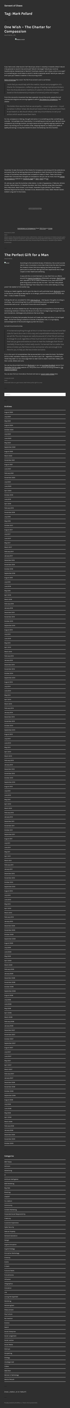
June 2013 (7, 743)
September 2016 (9, 573)
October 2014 (8, 673)
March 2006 (8, 1121)
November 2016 (9, 564)
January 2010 (8, 921)
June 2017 (7, 538)
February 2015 (9, 656)
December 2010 (9, 873)
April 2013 (7, 752)
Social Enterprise (10, 1331)
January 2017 (8, 556)
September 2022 (9, 447)
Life (14, 35)
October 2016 (8, 569)
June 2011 (7, 847)
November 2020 (9, 477)
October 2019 (8, 495)
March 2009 (8, 965)
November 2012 (9, 773)
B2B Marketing (9, 1183)
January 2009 (8, 973)
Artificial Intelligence (11, 1179)
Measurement (8, 1310)
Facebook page (28, 179)
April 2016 (7, 595)
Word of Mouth (9, 1379)
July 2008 (7, 1000)
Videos (6, 1366)
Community (8, 1205)
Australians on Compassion (27, 228)
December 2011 (9, 821)
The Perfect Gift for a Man (26, 255)
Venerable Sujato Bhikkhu (55, 240)
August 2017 (8, 530)
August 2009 (8, 943)
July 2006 (7, 1104)
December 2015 (9, 612)
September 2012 (9, 782)
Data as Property (9, 1231)
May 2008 (7, 1008)
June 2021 (7, 469)
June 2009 (7, 952)
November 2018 (9, 512)
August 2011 (8, 839)
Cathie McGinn (33, 237)
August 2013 (8, 734)
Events (6, 1262)
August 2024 (8, 425)
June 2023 (7, 438)
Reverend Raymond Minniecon (40, 240)
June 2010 (7, 899)
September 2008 (10, 991)
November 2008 (9, 982)
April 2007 (7, 1065)
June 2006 (7, 1108)
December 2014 (9, 665)
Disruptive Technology (11, 1253)
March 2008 (8, 1017)
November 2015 (9, 617)
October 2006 (8, 1091)
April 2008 (7, 1013)
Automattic (34, 1402)
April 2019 (7, 504)
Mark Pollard (44, 238)
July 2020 (7, 482)
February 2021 (9, 473)
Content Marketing (10, 1210)
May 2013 (7, 747)
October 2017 (8, 525)
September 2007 (9, 1043)
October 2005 (8, 1143)
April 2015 (7, 647)
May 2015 (7, 643)
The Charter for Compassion (48, 99)
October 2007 (8, 1039)
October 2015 (8, 621)
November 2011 (9, 826)
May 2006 (7, 1113)
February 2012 (9, 812)
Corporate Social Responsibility (14, 1214)
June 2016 (7, 586)
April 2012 (7, 804)
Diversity (7, 1257)
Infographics (8, 1284)
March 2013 (8, 756)
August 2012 (8, 786)
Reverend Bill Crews (26, 240)
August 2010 (8, 891)
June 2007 (7, 1056)
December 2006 (9, 1082)
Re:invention (8, 1318)
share (41, 179)
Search (6, 1327)
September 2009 (9, 939)
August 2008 (8, 995)
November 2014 (9, 669)
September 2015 (9, 625)
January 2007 (8, 1078)
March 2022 (8, 456)
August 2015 (8, 630)
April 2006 (7, 1117)
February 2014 (9, 708)
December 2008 (9, 978)
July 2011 (7, 843)
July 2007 (7, 1052)
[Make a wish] (35, 51)
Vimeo (50, 228)
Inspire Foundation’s (34, 278)
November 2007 (9, 1034)
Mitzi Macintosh (60, 238)
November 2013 (9, 721)
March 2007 (8, 1069)
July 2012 (7, 791)
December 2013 (9, 717)
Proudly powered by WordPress (12, 1402)
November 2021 (9, 460)
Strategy (7, 1358)
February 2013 (9, 760)
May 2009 (7, 956)
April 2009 (7, 960)
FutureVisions (9, 1275)
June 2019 (7, 499)
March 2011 (8, 860)
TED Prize (43, 228)
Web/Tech (7, 1371)
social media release (47, 374)
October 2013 (8, 725)
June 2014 (7, 691)
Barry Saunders (17, 237)
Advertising (8, 1170)
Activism (7, 1166)
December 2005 (9, 1134)
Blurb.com (57, 291)
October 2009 (8, 934)
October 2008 (8, 987)
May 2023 (7, 443)
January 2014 (8, 712)
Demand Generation (10, 1236)
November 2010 (9, 878)
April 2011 (7, 856)
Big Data (7, 1188)
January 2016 (8, 608)
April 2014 (7, 699)
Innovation (7, 1288)
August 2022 (8, 451)
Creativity (7, 1218)
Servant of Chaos (13, 5)
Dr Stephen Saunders (56, 237)
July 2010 (7, 895)
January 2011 (8, 869)
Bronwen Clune (25, 237)
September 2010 (9, 886)
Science (6, 1323)
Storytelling (8, 1353)
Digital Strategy (9, 1249)
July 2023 (7, 434)
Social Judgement (10, 1336)
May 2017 (7, 543)
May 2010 (7, 904)
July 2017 (7, 534)
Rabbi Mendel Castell (15, 240)
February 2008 (9, 1021)
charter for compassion (44, 237)
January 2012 (8, 817)
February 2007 (9, 1074)
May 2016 (7, 591)
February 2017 (9, 551)
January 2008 (8, 1026)
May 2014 (7, 695)
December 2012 (9, 769)
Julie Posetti (28, 238)
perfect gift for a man (36, 382)
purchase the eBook (48, 365)
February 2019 (9, 508)
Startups (7, 1349)
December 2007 (9, 1030)
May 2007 (7, 1061)
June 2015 (7, 638)
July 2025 (7, 416)
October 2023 (8, 430)
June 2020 (7, 486)
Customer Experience (11, 1223)
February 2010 (9, 917)
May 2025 (7, 421)
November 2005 (9, 1139)
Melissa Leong (52, 238)
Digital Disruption (10, 1244)
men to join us (35, 300)
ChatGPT (7, 1196)
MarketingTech (9, 1305)
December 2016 (9, 560)
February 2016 (9, 604)
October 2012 (8, 778)
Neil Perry (6, 240)
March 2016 (8, 599)
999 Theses (8, 1162)
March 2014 (8, 704)
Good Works (8, 35)
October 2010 (8, 882)
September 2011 (9, 834)
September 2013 (9, 730)
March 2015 (8, 651)
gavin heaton (19, 382)
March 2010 (8, 913)
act (47, 179)
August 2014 (8, 682)
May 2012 (7, 799)
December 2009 (9, 926)
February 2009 (9, 969)
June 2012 (7, 795)
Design (6, 1240)
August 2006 (8, 1100)
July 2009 (7, 947)
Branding (7, 1192)
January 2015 (8, 660)
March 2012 (8, 808)
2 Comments (7, 242)
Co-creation (8, 1201)
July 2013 (7, 738)
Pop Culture (8, 1314)
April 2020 (7, 490)
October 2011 (8, 830)
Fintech (6, 1266)
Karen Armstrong (10, 80)
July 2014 (7, 686)
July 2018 (7, 517)
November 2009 (9, 930)
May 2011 (7, 852)
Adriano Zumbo (8, 237)
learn (37, 179)
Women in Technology (11, 1375)
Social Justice (8, 1340)
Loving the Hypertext (11, 1297)
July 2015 (7, 634)
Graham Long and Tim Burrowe (17, 238)
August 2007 (8, 1047)
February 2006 (9, 1126)
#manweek (7, 382)
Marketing (7, 1301)
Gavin (5, 235)
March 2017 (8, 547)
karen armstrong (36, 238)
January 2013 (8, 765)
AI (5, 1175)
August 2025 (8, 412)
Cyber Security (9, 1227)
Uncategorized (9, 1362)
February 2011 (8, 865)
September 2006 (9, 1095)
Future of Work (9, 1270)
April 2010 (7, 908)
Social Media (8, 1344)
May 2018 (7, 521)
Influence (7, 1279)
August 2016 (8, 577)
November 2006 (9, 1087)
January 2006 (8, 1130)
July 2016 (7, 582)
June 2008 (7, 1004)
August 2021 (8, 464)
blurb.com (13, 382)
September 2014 (9, 678)
